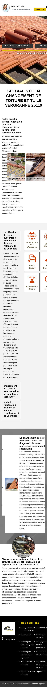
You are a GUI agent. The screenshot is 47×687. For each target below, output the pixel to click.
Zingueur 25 (41, 672)
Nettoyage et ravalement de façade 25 (26, 654)
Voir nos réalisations (17, 46)
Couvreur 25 (26, 635)
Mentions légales (38, 684)
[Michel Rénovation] (8, 628)
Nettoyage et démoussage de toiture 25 (27, 645)
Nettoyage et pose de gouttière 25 (41, 645)
